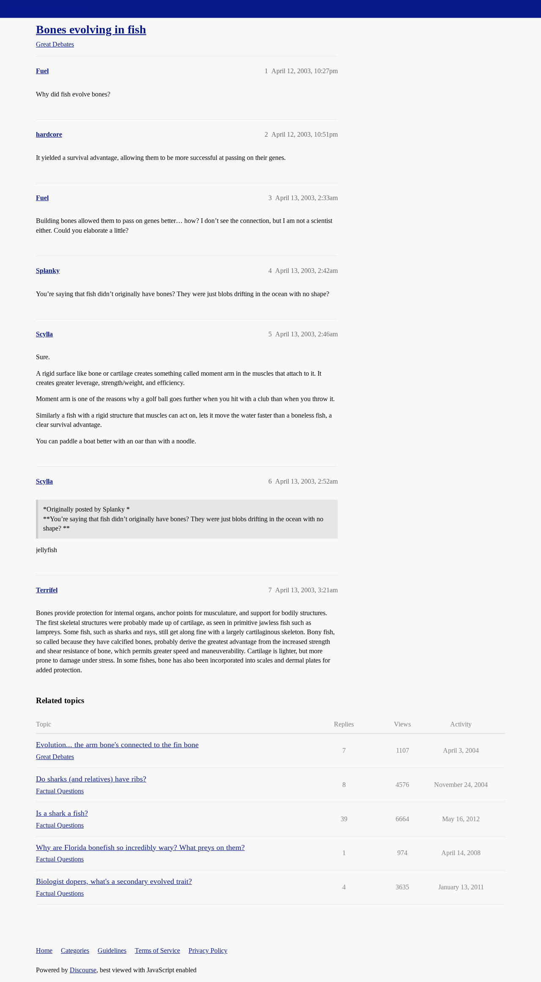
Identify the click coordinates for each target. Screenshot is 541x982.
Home (44, 950)
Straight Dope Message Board (44, 8)
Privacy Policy (208, 950)
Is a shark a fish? (62, 813)
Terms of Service (157, 950)
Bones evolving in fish (91, 29)
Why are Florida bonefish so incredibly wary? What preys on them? (140, 847)
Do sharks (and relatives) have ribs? (91, 779)
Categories (75, 950)
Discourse (83, 970)
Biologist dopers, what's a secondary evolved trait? (114, 881)
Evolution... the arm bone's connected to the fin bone (117, 744)
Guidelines (112, 950)
